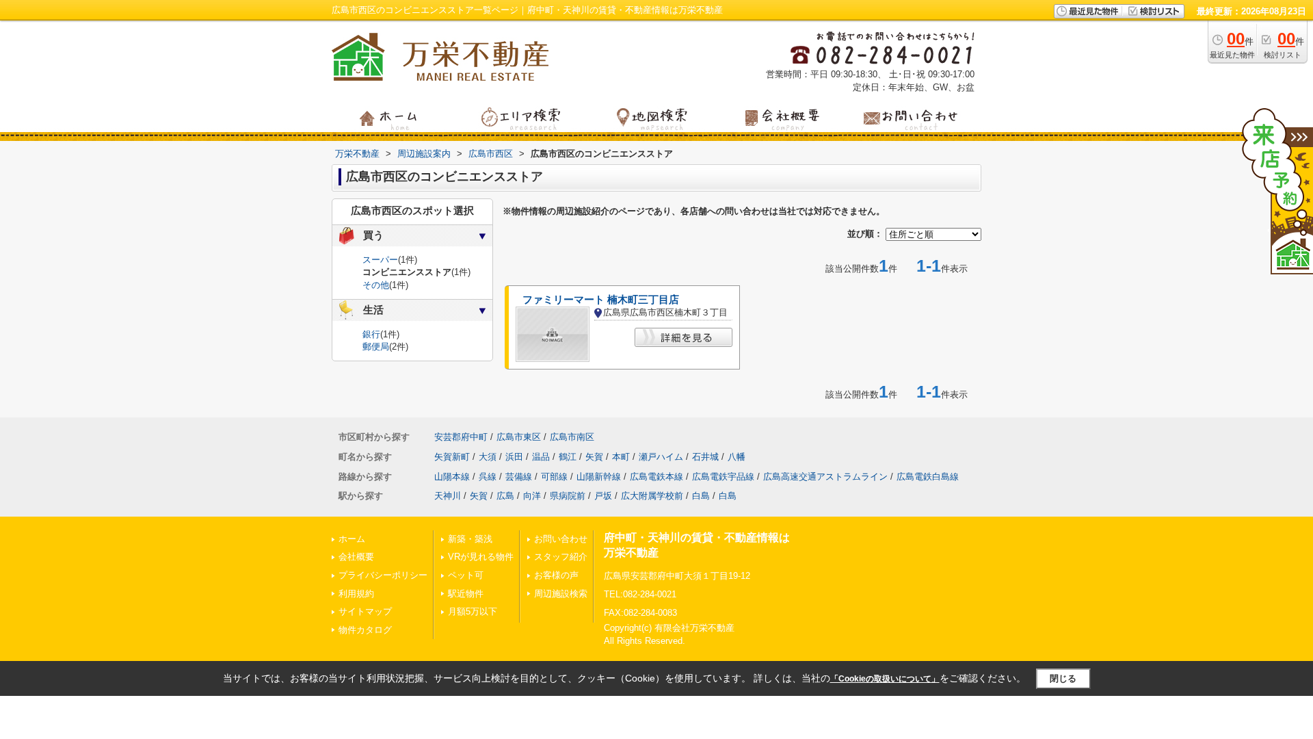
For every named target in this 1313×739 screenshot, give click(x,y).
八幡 (736, 457)
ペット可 (465, 575)
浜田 (514, 457)
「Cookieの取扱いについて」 (885, 679)
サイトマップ (365, 611)
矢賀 (594, 457)
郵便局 (375, 346)
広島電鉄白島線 (928, 476)
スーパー (380, 260)
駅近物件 (465, 593)
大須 (487, 457)
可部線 (554, 476)
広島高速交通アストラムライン (825, 476)
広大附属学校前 (652, 496)
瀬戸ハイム (661, 457)
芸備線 (518, 476)
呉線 (487, 476)
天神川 (447, 496)
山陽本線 (452, 476)
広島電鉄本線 (656, 476)
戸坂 (603, 496)
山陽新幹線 (598, 476)
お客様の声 (556, 575)
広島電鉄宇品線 (723, 476)
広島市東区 (518, 437)
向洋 (532, 496)
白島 (701, 496)
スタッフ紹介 (560, 557)
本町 (621, 457)
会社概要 (356, 557)
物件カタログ (365, 630)
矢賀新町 (452, 457)
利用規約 (356, 593)
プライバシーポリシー (383, 575)
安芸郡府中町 (461, 437)
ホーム (352, 539)
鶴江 (567, 457)
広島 (505, 496)
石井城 (705, 457)
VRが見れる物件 (481, 557)
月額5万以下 (472, 611)
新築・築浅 (470, 539)
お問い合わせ (560, 539)
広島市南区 (572, 437)
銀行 (371, 334)
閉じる (1063, 678)
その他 (375, 285)
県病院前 (567, 496)
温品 (541, 457)
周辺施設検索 (560, 593)
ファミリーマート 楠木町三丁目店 (600, 299)
